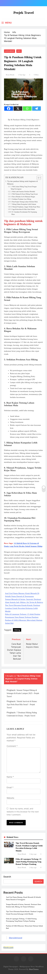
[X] (18, 108)
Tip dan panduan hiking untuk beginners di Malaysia (22, 182)
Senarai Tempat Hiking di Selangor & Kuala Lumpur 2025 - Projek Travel (23, 693)
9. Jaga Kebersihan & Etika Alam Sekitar (23, 209)
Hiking (17, 630)
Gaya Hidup (9, 51)
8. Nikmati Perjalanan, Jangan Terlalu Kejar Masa (25, 207)
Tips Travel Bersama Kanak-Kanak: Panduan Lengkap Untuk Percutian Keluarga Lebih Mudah (22, 608)
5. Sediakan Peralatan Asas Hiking (21, 199)
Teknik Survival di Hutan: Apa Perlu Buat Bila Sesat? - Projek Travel (22, 704)
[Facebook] (8, 108)
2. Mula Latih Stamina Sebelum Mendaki (23, 191)
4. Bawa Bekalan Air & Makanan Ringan (23, 197)
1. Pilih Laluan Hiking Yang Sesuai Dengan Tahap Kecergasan (24, 188)
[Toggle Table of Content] (37, 178)
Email (10, 787)
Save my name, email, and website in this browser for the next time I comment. (23, 811)
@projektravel (15, 937)
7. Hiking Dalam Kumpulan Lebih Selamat (23, 204)
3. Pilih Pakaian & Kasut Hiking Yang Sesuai (24, 194)
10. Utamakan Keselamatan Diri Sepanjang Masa (24, 213)
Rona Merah (10, 75)
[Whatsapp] (27, 108)
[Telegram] (36, 108)
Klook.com (8, 947)
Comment (12, 746)
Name (10, 777)
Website (10, 798)
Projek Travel (23, 13)
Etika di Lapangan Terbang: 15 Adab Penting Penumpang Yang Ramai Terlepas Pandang (28, 861)
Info (19, 51)
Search (7, 876)
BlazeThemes (33, 969)
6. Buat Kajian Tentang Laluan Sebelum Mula (24, 202)
